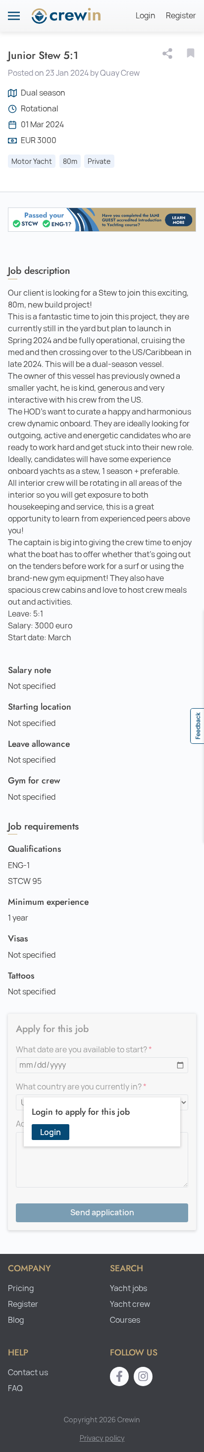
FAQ (15, 1388)
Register (181, 15)
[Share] (169, 53)
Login (145, 15)
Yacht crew (130, 1304)
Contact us (28, 1372)
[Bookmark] (190, 53)
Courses (125, 1320)
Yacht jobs (128, 1288)
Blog (16, 1320)
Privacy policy (102, 1438)
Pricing (21, 1288)
